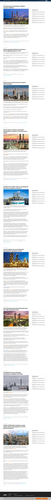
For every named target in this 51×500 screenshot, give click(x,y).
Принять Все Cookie (45, 498)
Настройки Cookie (38, 498)
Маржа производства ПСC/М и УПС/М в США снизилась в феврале (38, 322)
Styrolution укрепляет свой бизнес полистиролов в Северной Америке (38, 324)
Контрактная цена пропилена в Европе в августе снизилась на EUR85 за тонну (38, 20)
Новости (7, 0)
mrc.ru (4, 39)
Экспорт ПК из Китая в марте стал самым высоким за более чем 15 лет (38, 61)
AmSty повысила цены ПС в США (36, 314)
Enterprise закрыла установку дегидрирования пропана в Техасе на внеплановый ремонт (38, 259)
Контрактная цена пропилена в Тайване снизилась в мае (38, 16)
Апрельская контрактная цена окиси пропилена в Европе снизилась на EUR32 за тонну (38, 18)
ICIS (24, 26)
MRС (4, 391)
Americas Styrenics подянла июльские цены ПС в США (38, 316)
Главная (4, 0)
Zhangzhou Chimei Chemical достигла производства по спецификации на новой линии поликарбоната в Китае (38, 57)
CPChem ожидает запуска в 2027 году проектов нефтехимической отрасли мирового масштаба (38, 137)
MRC (4, 25)
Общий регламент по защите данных (30, 495)
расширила (8, 460)
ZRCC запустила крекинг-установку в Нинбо (37, 65)
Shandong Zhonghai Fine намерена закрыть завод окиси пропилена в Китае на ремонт (38, 263)
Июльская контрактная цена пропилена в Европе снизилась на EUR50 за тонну (38, 14)
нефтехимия (16, 0)
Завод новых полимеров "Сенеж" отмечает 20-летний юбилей (38, 194)
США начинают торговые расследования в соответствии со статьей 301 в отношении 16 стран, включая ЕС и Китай (38, 378)
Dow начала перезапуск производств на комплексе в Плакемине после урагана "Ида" (38, 143)
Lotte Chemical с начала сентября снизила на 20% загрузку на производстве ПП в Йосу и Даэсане (38, 443)
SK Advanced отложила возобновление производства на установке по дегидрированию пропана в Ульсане (38, 434)
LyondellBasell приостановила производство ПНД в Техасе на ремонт (38, 139)
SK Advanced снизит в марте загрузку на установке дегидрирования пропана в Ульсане (38, 436)
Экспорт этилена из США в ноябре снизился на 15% (38, 98)
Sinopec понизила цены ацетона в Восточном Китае (38, 63)
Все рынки (13, 0)
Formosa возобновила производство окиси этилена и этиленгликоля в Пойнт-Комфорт (38, 145)
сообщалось (7, 30)
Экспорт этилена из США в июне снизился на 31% (38, 94)
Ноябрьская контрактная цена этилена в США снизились (38, 90)
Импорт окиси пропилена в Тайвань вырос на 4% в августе (38, 22)
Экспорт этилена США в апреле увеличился (37, 96)
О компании (10, 494)
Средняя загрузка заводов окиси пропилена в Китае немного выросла (38, 261)
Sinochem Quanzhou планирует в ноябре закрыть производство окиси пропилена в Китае (38, 265)
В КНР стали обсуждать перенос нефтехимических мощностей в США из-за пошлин (38, 382)
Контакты (15, 494)
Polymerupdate (5, 152)
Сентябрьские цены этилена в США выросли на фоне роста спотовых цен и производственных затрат (38, 92)
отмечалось (7, 280)
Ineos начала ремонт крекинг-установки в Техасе (38, 147)
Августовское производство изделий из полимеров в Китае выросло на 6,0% (38, 59)
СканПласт (9, 116)
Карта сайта (9, 495)
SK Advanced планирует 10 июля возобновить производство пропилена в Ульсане (38, 432)
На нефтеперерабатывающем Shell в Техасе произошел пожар (38, 380)
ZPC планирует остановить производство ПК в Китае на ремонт (38, 55)
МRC (4, 150)
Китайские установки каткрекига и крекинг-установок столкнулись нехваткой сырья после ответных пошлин (38, 384)
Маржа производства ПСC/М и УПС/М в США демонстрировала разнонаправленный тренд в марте (38, 320)
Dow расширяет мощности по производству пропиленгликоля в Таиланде (38, 386)
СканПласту (8, 163)
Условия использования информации (18, 495)
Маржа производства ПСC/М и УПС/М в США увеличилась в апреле (38, 318)
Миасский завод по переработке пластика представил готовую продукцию (38, 196)
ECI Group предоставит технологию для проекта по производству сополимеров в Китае (38, 88)
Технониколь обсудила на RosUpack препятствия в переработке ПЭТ (38, 192)
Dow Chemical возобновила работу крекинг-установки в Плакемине (38, 141)
